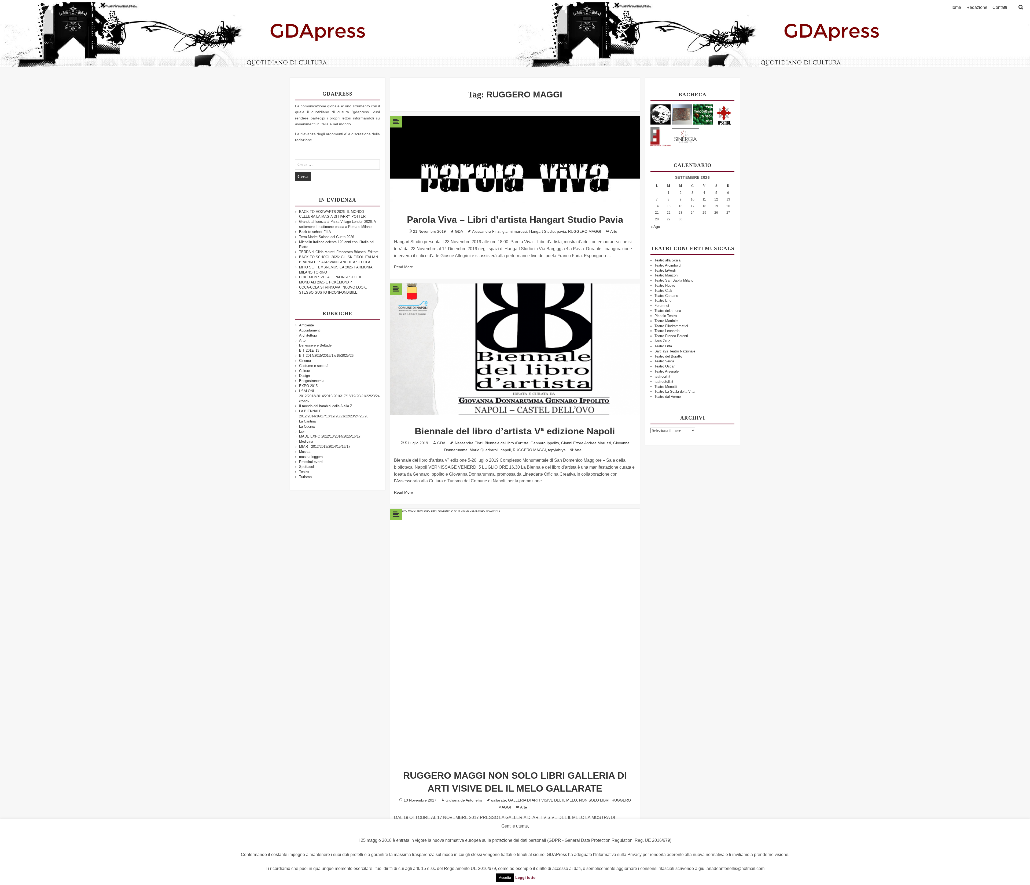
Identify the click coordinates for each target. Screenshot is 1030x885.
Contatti (999, 7)
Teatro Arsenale (666, 371)
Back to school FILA (315, 232)
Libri (302, 431)
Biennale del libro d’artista (506, 443)
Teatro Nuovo (664, 285)
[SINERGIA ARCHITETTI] (685, 136)
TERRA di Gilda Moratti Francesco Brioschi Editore (338, 252)
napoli (506, 450)
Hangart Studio (542, 231)
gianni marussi (514, 231)
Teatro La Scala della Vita (674, 391)
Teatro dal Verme (667, 397)
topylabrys (556, 450)
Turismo (305, 477)
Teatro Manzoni (666, 275)
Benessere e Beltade (315, 345)
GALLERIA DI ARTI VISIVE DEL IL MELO (542, 800)
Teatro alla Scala (667, 260)
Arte (302, 340)
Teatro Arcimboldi (667, 265)
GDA (459, 231)
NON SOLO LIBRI (594, 800)
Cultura (304, 371)
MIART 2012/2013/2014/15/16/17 (324, 447)
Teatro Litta (663, 346)
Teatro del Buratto (668, 356)
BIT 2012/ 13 (309, 350)
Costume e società (313, 366)
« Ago (655, 226)
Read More (403, 267)
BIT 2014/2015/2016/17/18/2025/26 (326, 356)
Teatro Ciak (663, 291)
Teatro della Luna (667, 311)
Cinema (305, 361)
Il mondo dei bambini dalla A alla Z (325, 406)
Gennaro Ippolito (545, 443)
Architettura (308, 335)
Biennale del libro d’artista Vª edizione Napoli (515, 431)
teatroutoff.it (663, 382)
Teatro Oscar (664, 366)
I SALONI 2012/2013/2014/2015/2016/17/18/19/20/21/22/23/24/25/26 (339, 396)
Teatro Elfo (662, 300)
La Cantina (307, 421)
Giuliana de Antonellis (464, 800)
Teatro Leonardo (666, 331)
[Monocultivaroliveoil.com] (703, 114)
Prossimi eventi (311, 462)
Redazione (976, 7)
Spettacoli (307, 467)
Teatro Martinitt (666, 321)
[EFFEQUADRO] (660, 136)
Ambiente (306, 325)
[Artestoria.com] (682, 114)
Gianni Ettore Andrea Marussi (586, 443)
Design (304, 376)
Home (955, 7)
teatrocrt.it (662, 376)
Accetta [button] (505, 878)
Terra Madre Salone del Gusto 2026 (326, 237)
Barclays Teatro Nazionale (674, 351)
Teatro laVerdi (665, 270)
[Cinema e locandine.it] (660, 114)
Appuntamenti (310, 330)
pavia (561, 231)
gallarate (498, 800)
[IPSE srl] (724, 114)
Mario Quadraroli (484, 450)
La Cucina (307, 426)
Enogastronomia (311, 381)
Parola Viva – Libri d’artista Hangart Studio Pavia (515, 219)
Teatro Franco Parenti (671, 336)
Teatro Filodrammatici (671, 326)
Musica (304, 452)
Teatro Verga (664, 361)
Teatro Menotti (665, 387)
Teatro (304, 472)
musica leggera (311, 457)
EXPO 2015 (308, 386)
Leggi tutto (525, 877)
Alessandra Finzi (486, 231)
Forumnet (661, 306)
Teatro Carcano (666, 296)
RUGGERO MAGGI (584, 231)
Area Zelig (662, 341)
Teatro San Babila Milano (673, 280)
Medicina (306, 441)
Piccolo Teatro (665, 316)
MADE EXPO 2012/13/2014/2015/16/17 (329, 436)
